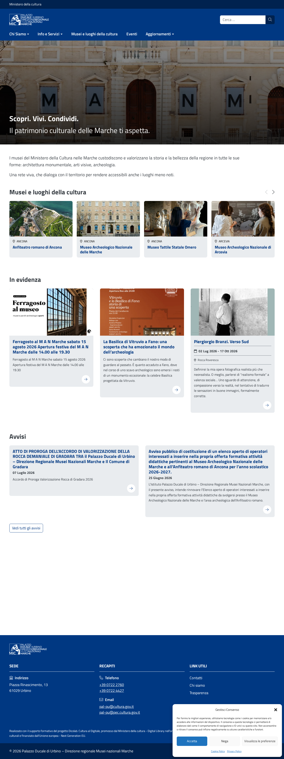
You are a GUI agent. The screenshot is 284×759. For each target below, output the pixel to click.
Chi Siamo (17, 34)
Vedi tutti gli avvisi (26, 528)
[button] (276, 710)
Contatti (196, 678)
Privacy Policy (234, 751)
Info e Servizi (48, 34)
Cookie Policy (218, 751)
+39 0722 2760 (111, 685)
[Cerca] (270, 19)
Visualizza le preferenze (259, 741)
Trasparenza (199, 693)
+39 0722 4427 (111, 690)
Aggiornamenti (158, 34)
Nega (224, 741)
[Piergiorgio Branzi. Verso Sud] (233, 311)
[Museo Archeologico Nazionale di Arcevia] (243, 218)
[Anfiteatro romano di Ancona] (41, 218)
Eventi (131, 34)
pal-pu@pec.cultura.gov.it (119, 712)
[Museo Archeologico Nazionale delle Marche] (108, 218)
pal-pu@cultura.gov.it (116, 706)
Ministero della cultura (25, 4)
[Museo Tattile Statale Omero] (175, 218)
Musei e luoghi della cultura (94, 34)
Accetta (192, 741)
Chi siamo (197, 685)
